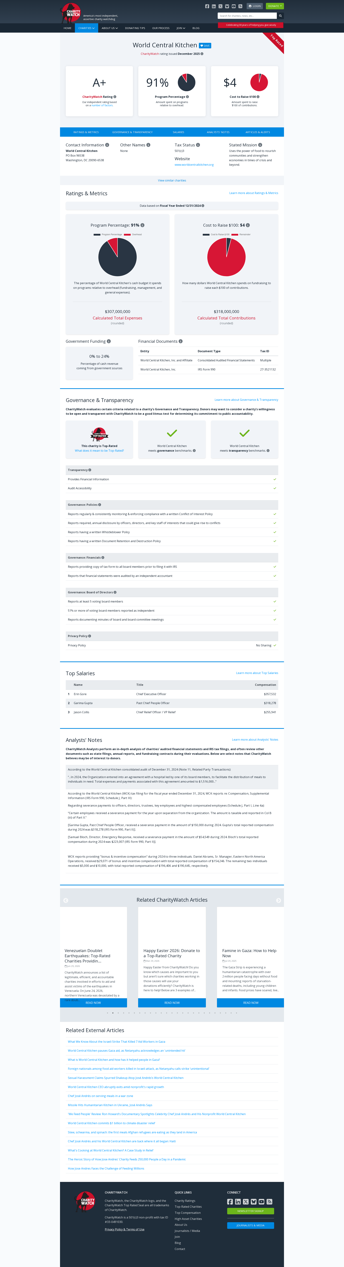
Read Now (111, 1003)
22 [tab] (220, 1013)
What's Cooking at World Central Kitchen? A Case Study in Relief (110, 1150)
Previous (64, 899)
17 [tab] (193, 1013)
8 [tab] (145, 1013)
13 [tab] (172, 1013)
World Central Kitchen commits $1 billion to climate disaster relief (111, 1123)
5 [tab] (129, 1013)
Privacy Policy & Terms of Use (124, 1229)
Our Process (160, 28)
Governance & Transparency (132, 132)
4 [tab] (123, 1013)
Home (67, 28)
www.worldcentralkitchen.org (194, 165)
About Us (108, 28)
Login (256, 6)
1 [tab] (107, 1013)
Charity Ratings (185, 1201)
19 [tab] (204, 1013)
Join (180, 28)
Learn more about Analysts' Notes (255, 740)
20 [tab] (209, 1013)
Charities (85, 28)
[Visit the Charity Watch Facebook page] (207, 6)
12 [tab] (166, 1013)
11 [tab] (161, 1013)
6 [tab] (134, 1013)
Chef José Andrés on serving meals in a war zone (100, 1096)
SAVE (206, 45)
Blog (195, 28)
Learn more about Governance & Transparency (246, 400)
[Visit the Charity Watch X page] (220, 6)
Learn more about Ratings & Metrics (253, 193)
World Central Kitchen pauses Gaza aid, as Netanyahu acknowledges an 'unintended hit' (127, 1051)
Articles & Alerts (258, 132)
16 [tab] (188, 1013)
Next (277, 899)
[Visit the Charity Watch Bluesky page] (227, 6)
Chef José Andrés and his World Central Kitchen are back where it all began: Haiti (122, 1141)
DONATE (274, 6)
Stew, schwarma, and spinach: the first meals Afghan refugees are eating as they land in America (132, 1132)
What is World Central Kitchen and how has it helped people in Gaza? (114, 1060)
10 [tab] (156, 1013)
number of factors (102, 105)
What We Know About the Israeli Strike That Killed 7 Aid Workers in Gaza (116, 1042)
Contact (180, 1249)
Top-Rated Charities (188, 1207)
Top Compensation (188, 1213)
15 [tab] (183, 1013)
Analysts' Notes (218, 132)
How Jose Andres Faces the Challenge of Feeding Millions (106, 1168)
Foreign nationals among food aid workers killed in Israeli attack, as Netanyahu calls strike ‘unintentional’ (138, 1069)
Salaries (178, 132)
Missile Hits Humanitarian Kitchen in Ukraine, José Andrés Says (110, 1105)
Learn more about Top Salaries (257, 673)
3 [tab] (118, 1013)
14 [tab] (177, 1013)
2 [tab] (113, 1013)
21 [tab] (215, 1013)
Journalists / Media (187, 1231)
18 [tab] (199, 1013)
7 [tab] (140, 1013)
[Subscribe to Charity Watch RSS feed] (240, 6)
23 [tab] (226, 1013)
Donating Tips (135, 28)
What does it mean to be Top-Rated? (99, 451)
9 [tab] (150, 1013)
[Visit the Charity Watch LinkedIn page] (214, 6)
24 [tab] (231, 1013)
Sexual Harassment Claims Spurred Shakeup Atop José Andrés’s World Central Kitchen (125, 1078)
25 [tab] (236, 1013)
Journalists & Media (250, 1225)
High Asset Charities (188, 1219)
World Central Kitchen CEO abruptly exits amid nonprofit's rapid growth (116, 1087)
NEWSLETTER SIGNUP (250, 1211)
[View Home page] (70, 13)
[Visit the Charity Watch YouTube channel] (234, 6)
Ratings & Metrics (86, 132)
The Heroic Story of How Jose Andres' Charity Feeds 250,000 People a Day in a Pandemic (127, 1159)
